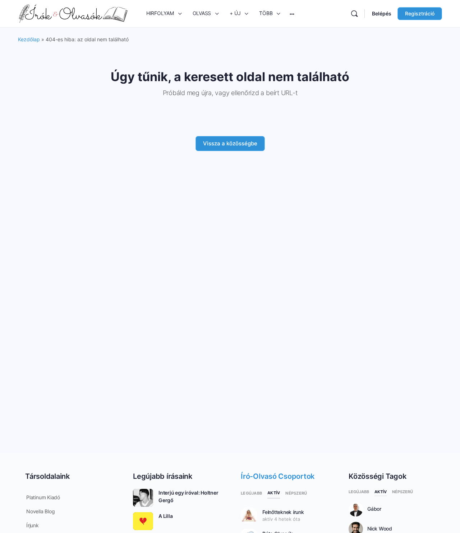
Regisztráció (419, 13)
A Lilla (165, 516)
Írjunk (32, 525)
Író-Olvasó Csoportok (277, 476)
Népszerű (296, 493)
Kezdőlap (29, 39)
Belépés (381, 13)
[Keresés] (354, 13)
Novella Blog (40, 511)
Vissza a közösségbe (230, 143)
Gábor (374, 509)
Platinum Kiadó (43, 497)
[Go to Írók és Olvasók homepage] (73, 13)
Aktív (273, 492)
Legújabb (251, 493)
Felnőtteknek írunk (283, 512)
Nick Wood (379, 529)
